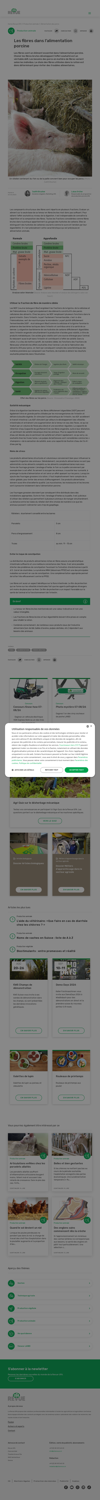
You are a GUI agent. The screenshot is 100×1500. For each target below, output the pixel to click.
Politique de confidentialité (30, 763)
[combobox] (87, 726)
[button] (23, 770)
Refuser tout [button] (51, 770)
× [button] (91, 726)
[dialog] (50, 750)
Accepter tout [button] (76, 770)
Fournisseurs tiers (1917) (69, 745)
